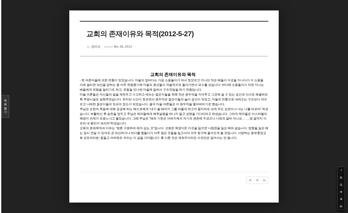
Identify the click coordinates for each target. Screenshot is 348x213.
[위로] (341, 191)
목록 (5, 106)
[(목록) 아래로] (341, 199)
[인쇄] (341, 206)
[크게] (341, 177)
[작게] (341, 184)
